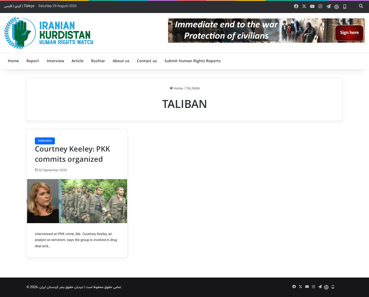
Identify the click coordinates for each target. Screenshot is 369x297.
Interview (55, 61)
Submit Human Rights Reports (193, 61)
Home (13, 61)
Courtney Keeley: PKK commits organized (72, 154)
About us (121, 61)
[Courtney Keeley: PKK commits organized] (77, 201)
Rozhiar (98, 61)
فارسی (8, 6)
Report (32, 61)
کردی (18, 6)
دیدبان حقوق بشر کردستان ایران (61, 287)
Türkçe (29, 6)
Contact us (147, 61)
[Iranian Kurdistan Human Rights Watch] (48, 32)
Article (77, 61)
